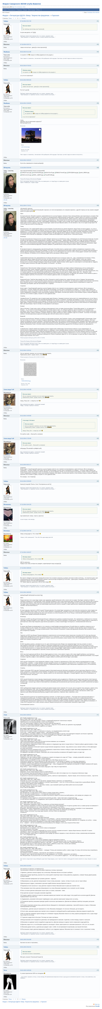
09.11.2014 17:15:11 (25, 205)
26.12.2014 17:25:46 (25, 438)
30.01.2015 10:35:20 (25, 970)
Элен (5, 715)
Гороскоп (55, 15)
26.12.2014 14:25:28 (25, 389)
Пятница (7, 531)
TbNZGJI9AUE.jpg (26, 380)
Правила (19, 10)
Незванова (7, 504)
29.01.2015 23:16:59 (25, 939)
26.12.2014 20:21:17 (25, 464)
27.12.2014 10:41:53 (25, 504)
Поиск (25, 10)
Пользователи (12, 10)
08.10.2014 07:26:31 (25, 65)
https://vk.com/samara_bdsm (18, 7)
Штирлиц (7, 167)
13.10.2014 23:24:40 (25, 167)
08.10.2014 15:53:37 (25, 160)
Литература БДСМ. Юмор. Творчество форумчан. (30, 15)
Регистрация (32, 10)
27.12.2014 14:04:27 (25, 552)
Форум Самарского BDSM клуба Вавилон (22, 4)
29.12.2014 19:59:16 (25, 714)
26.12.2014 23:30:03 (25, 481)
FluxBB (97, 1006)
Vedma (6, 21)
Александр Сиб (9, 389)
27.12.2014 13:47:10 (25, 530)
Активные (90, 12)
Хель (5, 970)
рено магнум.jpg (26, 146)
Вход (38, 10)
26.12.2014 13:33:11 (25, 350)
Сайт (6, 199)
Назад (10, 18)
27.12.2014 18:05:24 (25, 568)
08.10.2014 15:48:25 (25, 103)
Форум (5, 10)
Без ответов (96, 12)
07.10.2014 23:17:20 (25, 21)
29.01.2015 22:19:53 (25, 865)
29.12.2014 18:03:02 (25, 592)
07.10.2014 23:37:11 (25, 44)
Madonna (7, 52)
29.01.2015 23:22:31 (25, 947)
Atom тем (97, 1004)
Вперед (24, 18)
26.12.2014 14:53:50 (25, 415)
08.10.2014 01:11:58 (25, 51)
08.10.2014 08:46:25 (25, 80)
